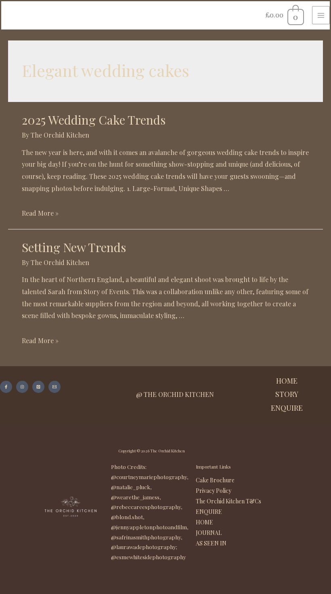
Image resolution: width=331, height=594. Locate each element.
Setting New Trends (74, 247)
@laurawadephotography (143, 546)
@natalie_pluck (130, 487)
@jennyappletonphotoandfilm (149, 527)
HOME (286, 381)
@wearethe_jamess (135, 497)
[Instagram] (22, 387)
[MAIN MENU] (321, 15)
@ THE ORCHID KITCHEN (175, 394)
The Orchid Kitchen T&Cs (228, 501)
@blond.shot (127, 516)
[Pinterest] (38, 387)
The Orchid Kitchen (167, 451)
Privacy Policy (213, 490)
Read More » (40, 213)
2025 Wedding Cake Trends (94, 120)
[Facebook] (6, 387)
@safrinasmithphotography (146, 537)
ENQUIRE (287, 408)
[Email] (54, 387)
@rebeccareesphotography (146, 506)
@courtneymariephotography (149, 476)
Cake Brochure (215, 480)
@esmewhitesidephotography (148, 557)
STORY (286, 394)
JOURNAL (209, 533)
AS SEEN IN (211, 543)
